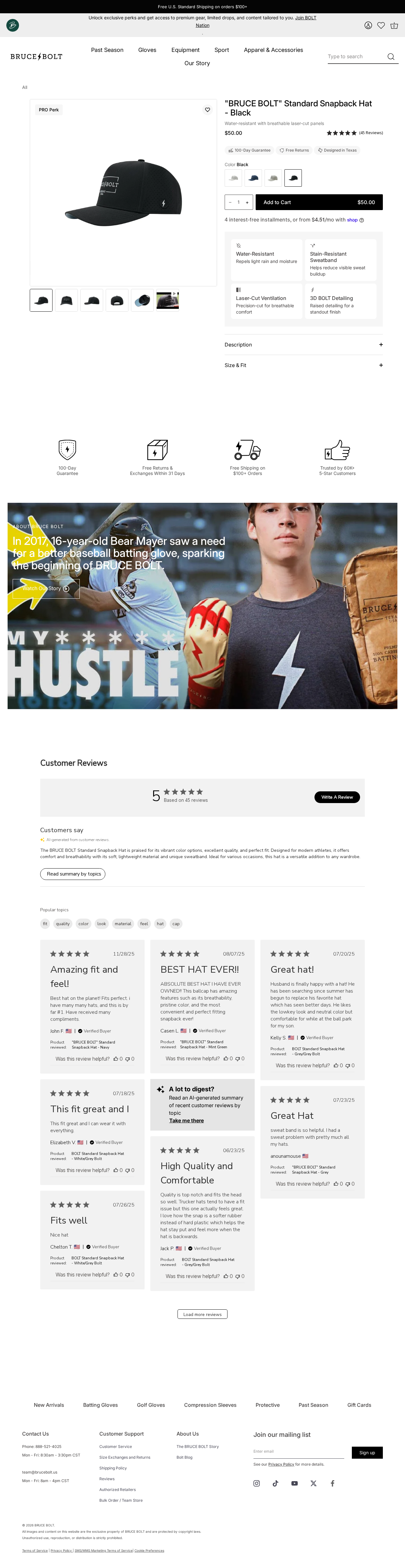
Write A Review (337, 797)
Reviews (107, 1478)
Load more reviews (203, 1315)
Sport (222, 50)
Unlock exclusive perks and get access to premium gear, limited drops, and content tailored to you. (202, 21)
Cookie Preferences (149, 1550)
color (83, 924)
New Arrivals (49, 1405)
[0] (381, 25)
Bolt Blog (184, 1457)
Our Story (197, 63)
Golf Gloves (151, 1405)
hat (160, 924)
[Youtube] (294, 1483)
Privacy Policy (281, 1464)
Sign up (367, 1452)
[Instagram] (256, 1483)
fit (45, 924)
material (123, 924)
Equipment (185, 50)
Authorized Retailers (117, 1489)
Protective (268, 1405)
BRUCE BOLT (44, 1525)
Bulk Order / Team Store (121, 1500)
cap (176, 924)
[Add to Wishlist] (207, 109)
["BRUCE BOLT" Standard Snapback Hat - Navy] (253, 178)
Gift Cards (359, 1405)
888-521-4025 (48, 1446)
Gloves (147, 50)
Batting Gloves (100, 1405)
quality (63, 924)
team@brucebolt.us (39, 1472)
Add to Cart (319, 202)
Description (238, 344)
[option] (41, 300)
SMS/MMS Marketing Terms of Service (104, 1550)
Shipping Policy (113, 1468)
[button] (368, 25)
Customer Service (115, 1446)
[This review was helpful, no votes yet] (116, 1059)
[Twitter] (313, 1483)
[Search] (391, 56)
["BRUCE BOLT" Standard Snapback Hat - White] (233, 178)
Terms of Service (35, 1550)
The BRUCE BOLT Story (198, 1446)
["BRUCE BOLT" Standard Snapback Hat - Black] (167, 300)
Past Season (107, 50)
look (101, 924)
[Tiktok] (275, 1483)
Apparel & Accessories (273, 50)
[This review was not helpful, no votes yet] (127, 1059)
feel (144, 924)
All (24, 87)
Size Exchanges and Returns (124, 1457)
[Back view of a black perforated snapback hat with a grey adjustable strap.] (117, 300)
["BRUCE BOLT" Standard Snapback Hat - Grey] (273, 178)
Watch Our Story (42, 588)
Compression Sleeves (210, 1405)
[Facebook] (332, 1483)
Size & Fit (235, 365)
